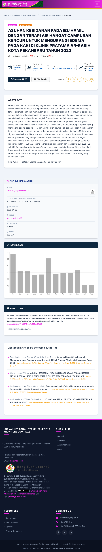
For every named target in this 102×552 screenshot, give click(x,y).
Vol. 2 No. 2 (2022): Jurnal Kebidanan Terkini (42, 15)
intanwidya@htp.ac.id (69, 517)
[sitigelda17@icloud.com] (34, 56)
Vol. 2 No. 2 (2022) (14, 218)
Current (60, 436)
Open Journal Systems (41, 548)
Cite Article (41, 79)
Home (6, 15)
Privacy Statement (14, 531)
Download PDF (19, 79)
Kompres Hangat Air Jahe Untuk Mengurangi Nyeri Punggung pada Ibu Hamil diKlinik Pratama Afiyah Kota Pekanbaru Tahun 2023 (51, 360)
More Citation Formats (19, 329)
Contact (9, 527)
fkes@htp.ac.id (16, 461)
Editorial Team (12, 522)
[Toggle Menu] (97, 4)
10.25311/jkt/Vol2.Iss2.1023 (63, 68)
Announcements (64, 445)
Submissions (11, 518)
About (60, 449)
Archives (16, 15)
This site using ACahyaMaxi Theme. (66, 548)
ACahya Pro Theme (17, 497)
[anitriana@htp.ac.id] (52, 56)
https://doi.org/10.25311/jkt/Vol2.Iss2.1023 (24, 324)
